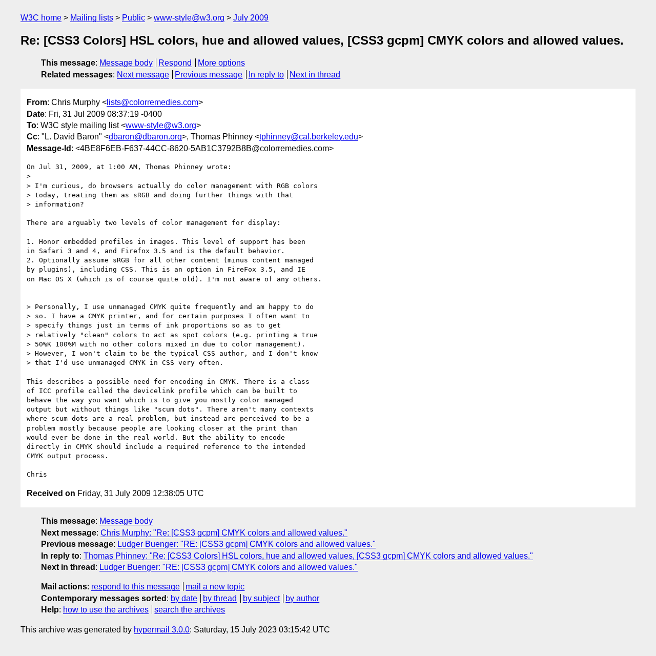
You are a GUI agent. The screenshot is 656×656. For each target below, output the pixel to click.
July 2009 (251, 17)
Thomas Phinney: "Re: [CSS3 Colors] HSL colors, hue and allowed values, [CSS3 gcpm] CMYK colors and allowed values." (308, 555)
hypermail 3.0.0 (162, 629)
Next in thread (315, 74)
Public (133, 17)
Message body (126, 62)
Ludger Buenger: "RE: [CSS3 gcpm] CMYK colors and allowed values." (246, 544)
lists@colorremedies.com (152, 102)
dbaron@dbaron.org (145, 136)
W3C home (40, 17)
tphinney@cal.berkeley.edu (308, 136)
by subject (261, 598)
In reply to (266, 74)
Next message (143, 74)
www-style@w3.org (189, 17)
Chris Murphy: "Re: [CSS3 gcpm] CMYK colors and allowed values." (223, 532)
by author (302, 598)
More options (221, 62)
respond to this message (135, 586)
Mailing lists (91, 17)
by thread (220, 598)
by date (184, 598)
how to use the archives (106, 609)
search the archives (189, 609)
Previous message (208, 74)
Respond (175, 62)
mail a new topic (215, 586)
